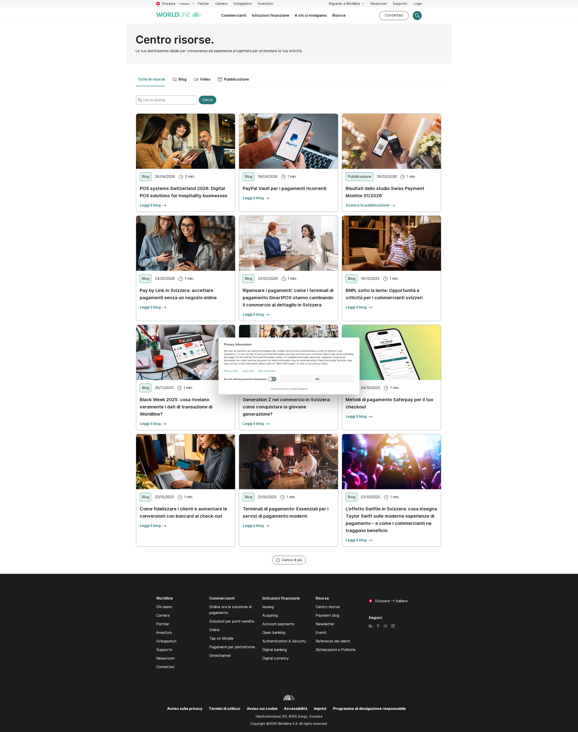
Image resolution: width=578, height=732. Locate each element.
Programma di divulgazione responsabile (369, 709)
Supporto (400, 4)
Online (214, 630)
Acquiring (270, 615)
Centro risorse (328, 607)
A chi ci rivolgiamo (311, 15)
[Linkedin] (370, 626)
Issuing (268, 607)
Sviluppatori (243, 3)
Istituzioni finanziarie (270, 15)
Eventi (321, 632)
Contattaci (394, 15)
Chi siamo (164, 607)
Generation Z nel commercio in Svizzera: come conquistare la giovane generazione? (287, 407)
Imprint (320, 709)
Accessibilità (295, 709)
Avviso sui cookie (262, 709)
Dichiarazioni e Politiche (336, 650)
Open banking (273, 632)
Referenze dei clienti (333, 641)
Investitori (265, 4)
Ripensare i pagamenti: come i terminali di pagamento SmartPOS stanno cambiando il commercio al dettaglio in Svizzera (288, 298)
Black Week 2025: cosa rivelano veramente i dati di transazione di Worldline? (176, 407)
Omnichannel (220, 655)
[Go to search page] (417, 15)
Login (418, 4)
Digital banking (274, 650)
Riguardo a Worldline (345, 3)
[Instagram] (393, 626)
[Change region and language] (410, 601)
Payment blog (327, 615)
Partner (203, 3)
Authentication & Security (284, 641)
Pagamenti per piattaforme (232, 647)
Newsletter (325, 624)
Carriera (221, 4)
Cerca (207, 100)
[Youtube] (385, 626)
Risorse (339, 15)
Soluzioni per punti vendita (231, 621)
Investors (164, 632)
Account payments (278, 624)
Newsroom (379, 3)
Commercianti (233, 15)
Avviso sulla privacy (184, 709)
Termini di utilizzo (224, 709)
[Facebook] (378, 626)
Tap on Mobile (221, 638)
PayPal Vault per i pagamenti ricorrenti (284, 188)
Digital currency (275, 658)
